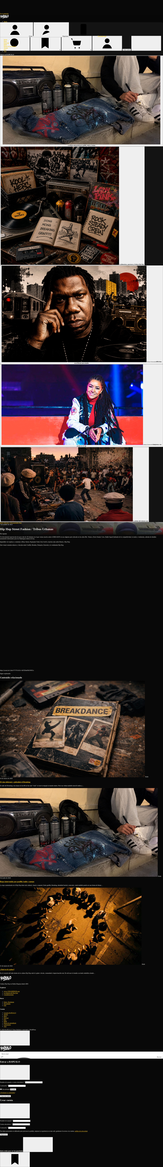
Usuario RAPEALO (10, 1013)
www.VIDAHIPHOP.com (12, 991)
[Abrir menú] (146, 43)
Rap (5, 49)
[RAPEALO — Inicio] (4, 18)
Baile (5, 44)
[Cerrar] (15, 1038)
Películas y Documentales (11, 523)
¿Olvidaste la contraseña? (7, 1093)
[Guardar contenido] (15, 1159)
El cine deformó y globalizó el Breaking (15, 782)
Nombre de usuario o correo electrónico (12, 1082)
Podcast (6, 1018)
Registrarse (4, 1134)
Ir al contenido (4, 13)
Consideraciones (9, 995)
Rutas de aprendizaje (10, 46)
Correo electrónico (6, 1124)
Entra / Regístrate (9, 1002)
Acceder (13, 1089)
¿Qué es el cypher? (7, 969)
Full (5, 1005)
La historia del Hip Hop (11, 993)
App (5, 51)
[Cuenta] (107, 43)
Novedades (7, 1004)
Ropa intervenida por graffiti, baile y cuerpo (17, 882)
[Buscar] (15, 43)
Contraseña (4, 1086)
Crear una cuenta (5, 1096)
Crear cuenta (126, 49)
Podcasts (6, 43)
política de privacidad (81, 1131)
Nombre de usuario (6, 1121)
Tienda (6, 48)
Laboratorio (7, 1025)
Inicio (5, 21)
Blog (5, 41)
